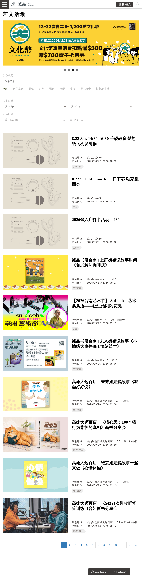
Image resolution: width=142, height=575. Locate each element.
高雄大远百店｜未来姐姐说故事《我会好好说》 (105, 384)
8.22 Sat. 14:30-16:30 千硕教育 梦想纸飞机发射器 (104, 141)
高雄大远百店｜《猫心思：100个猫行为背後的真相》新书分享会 (104, 425)
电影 (62, 88)
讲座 (41, 88)
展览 (31, 88)
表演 (72, 88)
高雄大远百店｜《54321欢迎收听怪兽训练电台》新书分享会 (104, 506)
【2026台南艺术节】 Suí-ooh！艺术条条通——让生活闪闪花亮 (104, 303)
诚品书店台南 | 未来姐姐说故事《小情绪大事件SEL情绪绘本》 (104, 344)
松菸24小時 (103, 88)
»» (135, 545)
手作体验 (77, 166)
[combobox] (18, 81)
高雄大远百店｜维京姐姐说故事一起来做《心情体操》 (105, 465)
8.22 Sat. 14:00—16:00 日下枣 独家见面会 (105, 182)
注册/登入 (125, 4)
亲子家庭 (18, 88)
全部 (5, 88)
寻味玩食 (86, 88)
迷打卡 (76, 247)
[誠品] (22, 4)
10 (116, 545)
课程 (52, 88)
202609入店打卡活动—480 (96, 219)
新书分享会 (78, 450)
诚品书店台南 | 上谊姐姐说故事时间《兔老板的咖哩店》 (104, 263)
